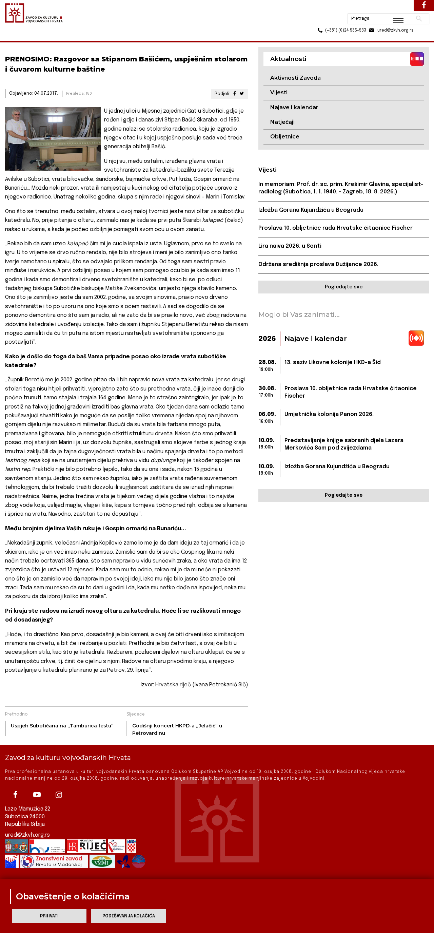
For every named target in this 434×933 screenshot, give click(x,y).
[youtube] (37, 795)
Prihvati (49, 916)
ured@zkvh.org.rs (27, 835)
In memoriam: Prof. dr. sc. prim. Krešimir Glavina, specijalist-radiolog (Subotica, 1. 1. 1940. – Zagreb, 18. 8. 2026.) (340, 188)
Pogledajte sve (343, 287)
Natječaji (282, 122)
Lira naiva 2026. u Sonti (289, 246)
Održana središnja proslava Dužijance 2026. (318, 264)
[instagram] (58, 795)
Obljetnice (284, 136)
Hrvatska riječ (173, 685)
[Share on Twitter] (241, 94)
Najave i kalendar (294, 107)
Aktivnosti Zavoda (295, 78)
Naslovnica (17, 37)
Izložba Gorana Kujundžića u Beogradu (310, 210)
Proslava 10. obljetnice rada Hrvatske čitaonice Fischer (335, 228)
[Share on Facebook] (234, 94)
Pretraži (393, 8)
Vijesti (279, 92)
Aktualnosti (49, 37)
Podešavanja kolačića (128, 916)
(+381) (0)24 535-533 (320, 20)
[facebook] (15, 795)
